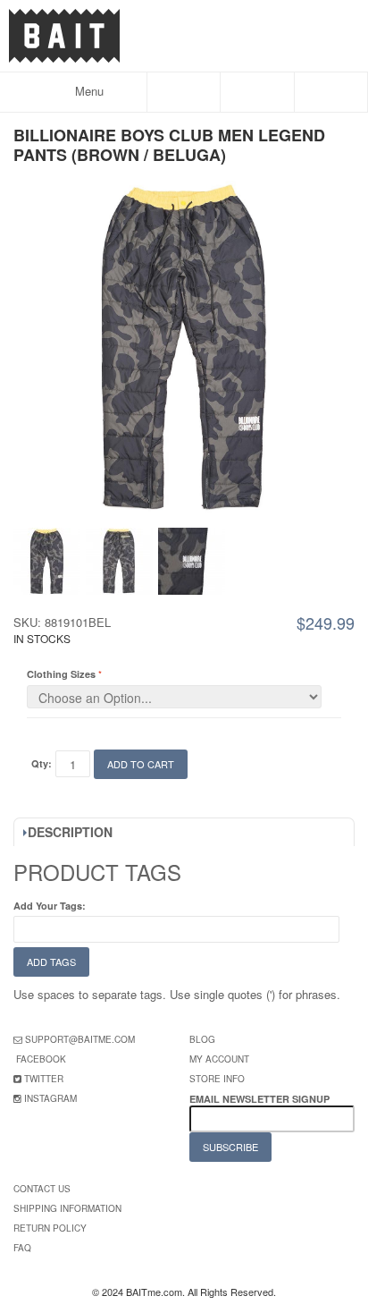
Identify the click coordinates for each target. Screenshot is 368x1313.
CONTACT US (42, 1188)
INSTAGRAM (50, 1098)
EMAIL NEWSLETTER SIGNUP (260, 1098)
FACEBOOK (41, 1059)
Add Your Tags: (49, 905)
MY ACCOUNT (219, 1059)
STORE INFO (217, 1078)
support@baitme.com (80, 1039)
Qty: (41, 763)
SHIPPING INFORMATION (67, 1208)
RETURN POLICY (50, 1228)
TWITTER (43, 1078)
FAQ (22, 1247)
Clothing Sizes (61, 674)
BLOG (202, 1039)
